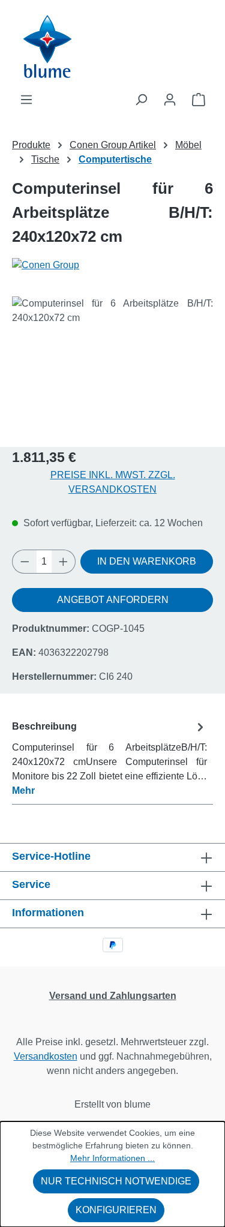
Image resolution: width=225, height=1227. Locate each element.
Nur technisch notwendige (116, 1181)
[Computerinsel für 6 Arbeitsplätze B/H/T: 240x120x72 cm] (112, 363)
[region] (112, 363)
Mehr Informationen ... (112, 1158)
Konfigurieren (116, 1210)
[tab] (109, 758)
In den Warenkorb (146, 561)
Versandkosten (45, 1056)
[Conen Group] (112, 265)
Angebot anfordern (113, 600)
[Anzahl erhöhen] (63, 562)
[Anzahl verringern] (24, 562)
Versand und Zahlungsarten (112, 996)
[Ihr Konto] (169, 100)
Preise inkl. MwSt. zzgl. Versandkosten (112, 482)
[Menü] (26, 100)
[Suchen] (141, 100)
